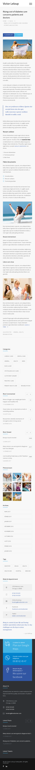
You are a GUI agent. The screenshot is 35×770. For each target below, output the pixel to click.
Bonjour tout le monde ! (10, 726)
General (15, 332)
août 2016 (7, 541)
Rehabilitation (7, 334)
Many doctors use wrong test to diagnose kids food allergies (17, 733)
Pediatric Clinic (9, 381)
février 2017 (8, 516)
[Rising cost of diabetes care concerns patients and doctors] (17, 49)
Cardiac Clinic (8, 356)
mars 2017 (7, 511)
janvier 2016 (8, 551)
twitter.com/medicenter (19, 616)
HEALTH (24, 566)
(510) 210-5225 (16, 593)
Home (4, 21)
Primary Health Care (10, 386)
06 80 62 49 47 (19, 661)
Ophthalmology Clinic (11, 371)
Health (21, 332)
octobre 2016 (8, 536)
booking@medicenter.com (20, 602)
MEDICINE (28, 571)
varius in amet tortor (20, 146)
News (23, 361)
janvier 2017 (8, 521)
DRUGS (16, 566)
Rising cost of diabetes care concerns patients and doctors (17, 741)
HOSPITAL (18, 571)
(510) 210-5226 (16, 595)
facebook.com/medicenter (20, 609)
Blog (11, 21)
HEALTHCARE (8, 571)
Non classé (7, 366)
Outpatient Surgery (10, 376)
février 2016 (8, 546)
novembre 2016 (9, 531)
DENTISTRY (7, 566)
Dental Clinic (21, 356)
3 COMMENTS (18, 35)
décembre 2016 (8, 526)
